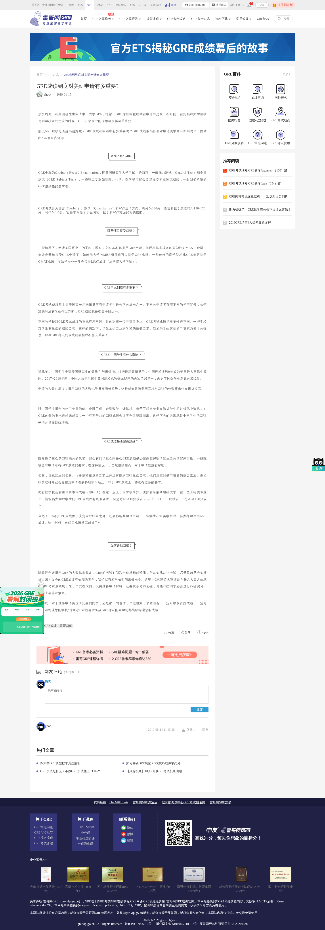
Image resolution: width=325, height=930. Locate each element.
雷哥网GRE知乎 (220, 802)
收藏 (171, 632)
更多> (287, 74)
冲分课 (85, 832)
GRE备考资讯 (200, 19)
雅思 (72, 5)
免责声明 (36, 901)
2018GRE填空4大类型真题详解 (250, 222)
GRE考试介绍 (43, 843)
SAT (109, 5)
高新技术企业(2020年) (78, 888)
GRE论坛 (263, 19)
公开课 (142, 5)
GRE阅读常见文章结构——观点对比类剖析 (258, 196)
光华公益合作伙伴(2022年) (46, 888)
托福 (80, 5)
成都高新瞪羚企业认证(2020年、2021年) (241, 888)
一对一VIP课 (85, 827)
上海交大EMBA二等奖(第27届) (152, 888)
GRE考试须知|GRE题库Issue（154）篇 (255, 183)
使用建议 (221, 4)
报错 (204, 632)
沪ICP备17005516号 (138, 924)
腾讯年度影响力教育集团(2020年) (194, 888)
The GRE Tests (118, 802)
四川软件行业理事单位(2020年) (112, 888)
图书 (132, 5)
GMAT (99, 5)
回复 (205, 729)
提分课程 (153, 19)
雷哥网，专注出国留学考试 (47, 4)
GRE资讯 (52, 75)
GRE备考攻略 (176, 19)
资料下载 (222, 19)
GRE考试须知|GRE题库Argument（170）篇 (258, 170)
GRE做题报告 (129, 19)
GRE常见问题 (43, 827)
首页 (84, 19)
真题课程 (155, 5)
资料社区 (120, 5)
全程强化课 (85, 843)
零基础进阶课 (85, 838)
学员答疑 (242, 19)
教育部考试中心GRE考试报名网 (183, 802)
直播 (173, 5)
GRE (89, 5)
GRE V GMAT (43, 832)
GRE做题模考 (102, 19)
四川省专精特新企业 (280, 888)
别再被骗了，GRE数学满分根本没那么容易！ (260, 209)
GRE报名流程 (43, 838)
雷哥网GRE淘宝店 (145, 802)
